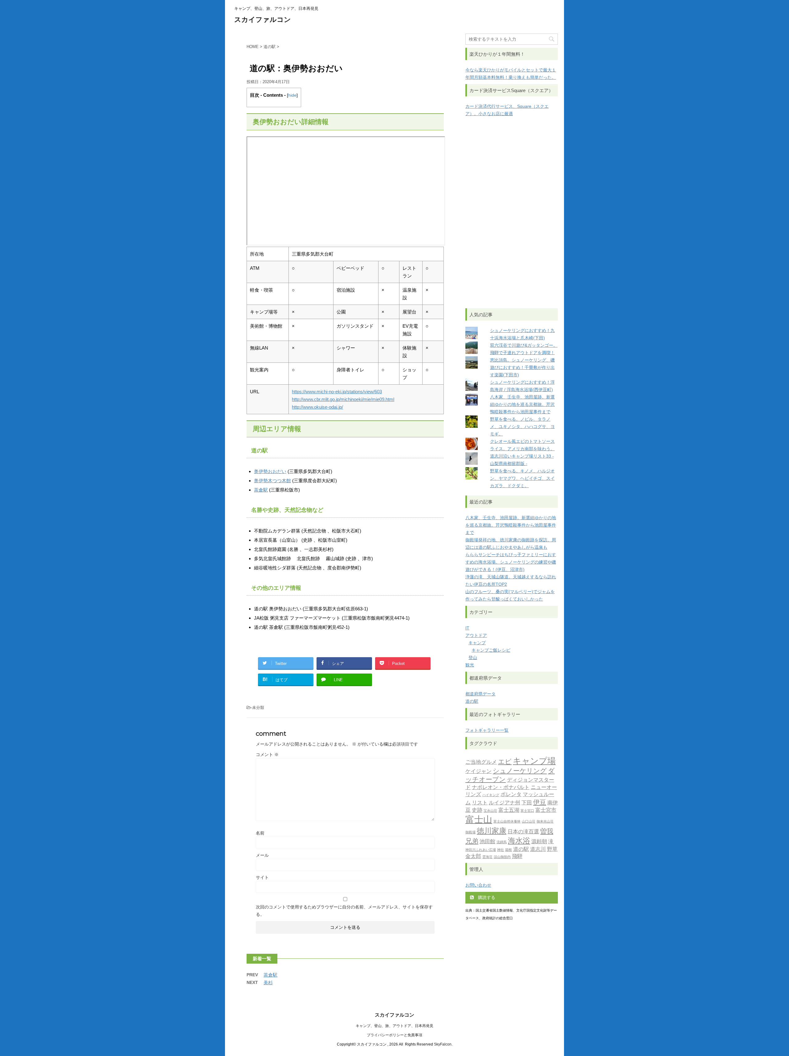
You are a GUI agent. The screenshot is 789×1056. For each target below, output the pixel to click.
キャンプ (477, 642)
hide (292, 95)
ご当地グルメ (481, 762)
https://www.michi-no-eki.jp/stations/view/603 (337, 391)
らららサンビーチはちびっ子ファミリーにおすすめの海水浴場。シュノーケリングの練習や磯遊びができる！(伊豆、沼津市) (510, 562)
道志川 (538, 849)
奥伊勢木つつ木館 (272, 480)
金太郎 (473, 856)
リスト (480, 802)
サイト (262, 877)
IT (467, 627)
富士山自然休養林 (507, 821)
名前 (260, 833)
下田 (526, 802)
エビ (505, 761)
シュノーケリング (520, 771)
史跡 (477, 810)
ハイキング (490, 795)
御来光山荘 (545, 821)
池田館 (487, 841)
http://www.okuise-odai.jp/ (317, 407)
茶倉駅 (261, 489)
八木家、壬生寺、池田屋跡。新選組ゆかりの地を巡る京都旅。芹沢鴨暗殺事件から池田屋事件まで (522, 404)
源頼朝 (539, 841)
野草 (552, 849)
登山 (472, 657)
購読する (486, 897)
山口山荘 (528, 821)
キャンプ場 (534, 761)
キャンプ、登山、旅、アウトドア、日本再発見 (394, 1026)
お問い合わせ (478, 885)
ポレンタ (511, 794)
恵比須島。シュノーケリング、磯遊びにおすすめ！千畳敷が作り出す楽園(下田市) (522, 367)
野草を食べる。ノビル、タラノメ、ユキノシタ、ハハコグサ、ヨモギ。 (522, 426)
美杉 (268, 982)
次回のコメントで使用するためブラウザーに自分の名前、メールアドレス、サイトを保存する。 (344, 910)
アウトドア (476, 635)
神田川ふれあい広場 (480, 850)
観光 (469, 664)
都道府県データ (480, 693)
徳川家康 (491, 830)
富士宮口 (527, 811)
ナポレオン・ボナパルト (500, 787)
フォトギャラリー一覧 (487, 730)
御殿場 (470, 832)
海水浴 (519, 840)
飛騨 (517, 856)
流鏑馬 (502, 842)
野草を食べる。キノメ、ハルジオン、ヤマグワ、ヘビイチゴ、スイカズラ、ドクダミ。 (522, 478)
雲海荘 (487, 857)
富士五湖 (508, 810)
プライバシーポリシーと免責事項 (394, 1035)
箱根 (508, 850)
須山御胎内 (502, 857)
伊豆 (539, 802)
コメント (267, 754)
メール (262, 855)
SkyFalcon (443, 1044)
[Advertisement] (511, 212)
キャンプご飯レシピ (491, 650)
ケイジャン (478, 771)
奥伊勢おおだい (270, 471)
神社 (500, 850)
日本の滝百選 (523, 831)
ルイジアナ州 (504, 802)
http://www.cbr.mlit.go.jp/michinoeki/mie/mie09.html (343, 399)
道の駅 (471, 701)
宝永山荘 (490, 811)
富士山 (478, 819)
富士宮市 (545, 810)
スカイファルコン (262, 19)
